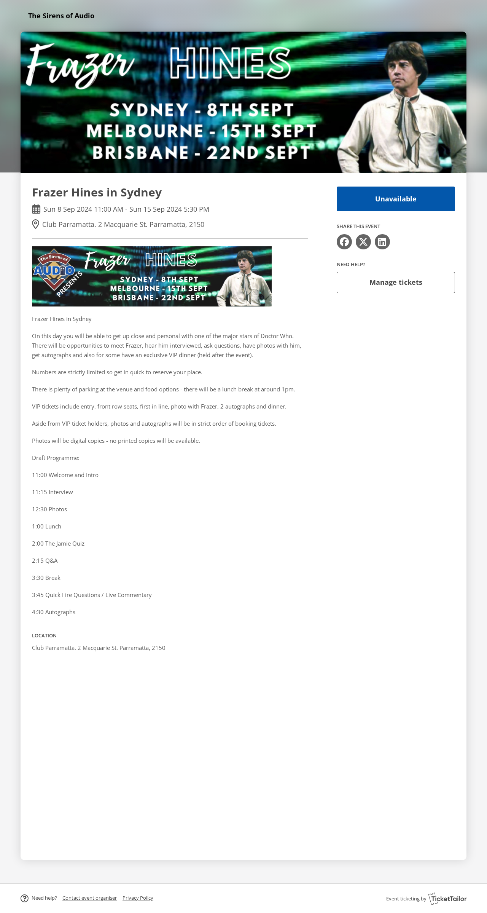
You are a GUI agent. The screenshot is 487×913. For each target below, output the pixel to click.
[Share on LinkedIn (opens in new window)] (382, 241)
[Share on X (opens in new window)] (363, 241)
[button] (89, 897)
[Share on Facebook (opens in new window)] (344, 241)
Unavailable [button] (396, 198)
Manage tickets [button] (395, 282)
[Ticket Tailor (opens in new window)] (447, 898)
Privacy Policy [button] (138, 897)
